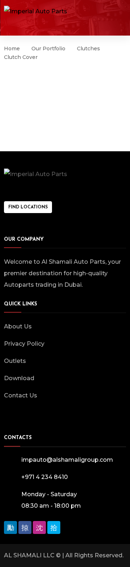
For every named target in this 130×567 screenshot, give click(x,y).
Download (19, 378)
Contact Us (20, 395)
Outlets (15, 361)
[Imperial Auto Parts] (35, 11)
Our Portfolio (48, 48)
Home (12, 48)
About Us (18, 326)
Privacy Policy (24, 343)
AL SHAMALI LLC (29, 555)
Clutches (88, 48)
